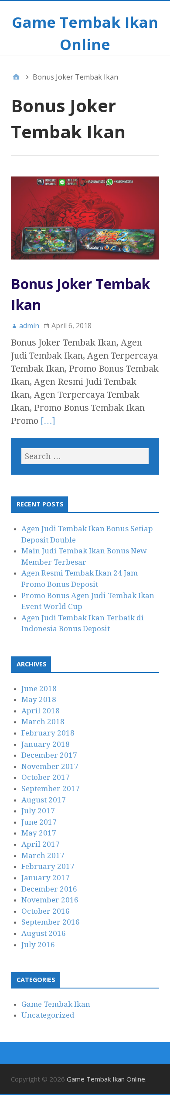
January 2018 (45, 744)
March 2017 (43, 855)
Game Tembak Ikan (55, 1004)
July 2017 (38, 810)
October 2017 (45, 777)
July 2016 (38, 944)
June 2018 (39, 688)
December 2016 (49, 889)
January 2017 (45, 877)
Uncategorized (48, 1015)
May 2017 (38, 833)
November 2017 (49, 766)
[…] (48, 421)
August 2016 (43, 933)
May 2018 (38, 699)
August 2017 (43, 799)
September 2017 (50, 788)
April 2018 (40, 710)
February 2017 (48, 866)
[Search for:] (85, 456)
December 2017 (49, 755)
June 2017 (39, 822)
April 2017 (40, 844)
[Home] (16, 77)
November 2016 (49, 899)
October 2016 (45, 911)
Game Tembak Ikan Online (106, 1079)
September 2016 (50, 922)
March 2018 (43, 721)
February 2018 (48, 733)
